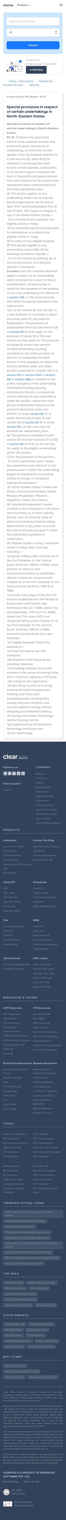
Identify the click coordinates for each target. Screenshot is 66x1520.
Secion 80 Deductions (45, 855)
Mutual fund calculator (15, 1143)
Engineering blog (44, 796)
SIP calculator (10, 1152)
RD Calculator (10, 1170)
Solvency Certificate (44, 1095)
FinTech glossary (44, 805)
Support (7, 789)
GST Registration (12, 1014)
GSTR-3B (8, 1053)
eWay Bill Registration (44, 906)
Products (22, 5)
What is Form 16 (41, 1023)
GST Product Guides (47, 814)
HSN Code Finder (42, 964)
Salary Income (40, 1027)
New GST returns (12, 901)
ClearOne (38, 931)
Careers (40, 782)
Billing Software (41, 935)
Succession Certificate (45, 1091)
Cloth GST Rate (41, 982)
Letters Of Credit (42, 1113)
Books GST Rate (41, 986)
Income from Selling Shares (47, 1045)
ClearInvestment (12, 855)
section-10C (14, 426)
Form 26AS (38, 1018)
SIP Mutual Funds (12, 1086)
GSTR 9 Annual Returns (15, 1036)
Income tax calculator (15, 1134)
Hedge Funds (10, 1091)
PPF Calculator (41, 1134)
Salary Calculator (42, 1179)
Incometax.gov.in (42, 1041)
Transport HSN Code (44, 973)
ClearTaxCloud (11, 939)
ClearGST (38, 888)
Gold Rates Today (13, 1179)
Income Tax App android (46, 846)
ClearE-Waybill (41, 893)
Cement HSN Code (43, 969)
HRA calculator (11, 1166)
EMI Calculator (10, 1138)
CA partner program (14, 926)
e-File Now (36, 69)
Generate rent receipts (45, 1147)
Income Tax (39, 851)
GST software (10, 897)
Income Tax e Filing (13, 846)
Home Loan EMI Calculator (47, 1152)
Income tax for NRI (43, 860)
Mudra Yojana (40, 1077)
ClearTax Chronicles (46, 809)
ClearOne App (40, 948)
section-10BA (23, 379)
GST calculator (11, 1156)
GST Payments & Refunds (16, 1040)
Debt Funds (9, 1095)
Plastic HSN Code (42, 978)
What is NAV (9, 1109)
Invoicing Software (43, 939)
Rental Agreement (43, 1108)
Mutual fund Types (12, 1077)
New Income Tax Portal (45, 1036)
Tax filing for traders (13, 969)
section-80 (17, 331)
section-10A (14, 374)
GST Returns (9, 1018)
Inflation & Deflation (43, 1082)
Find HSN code (41, 1166)
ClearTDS (38, 901)
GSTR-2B (8, 1049)
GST (5, 888)
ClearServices (10, 860)
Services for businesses (45, 944)
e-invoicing (9, 906)
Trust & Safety (43, 818)
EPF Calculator (41, 1184)
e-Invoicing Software (44, 897)
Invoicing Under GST (14, 1044)
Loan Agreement (42, 1086)
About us (40, 773)
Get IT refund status (43, 1175)
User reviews (42, 791)
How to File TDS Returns (45, 1032)
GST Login (8, 893)
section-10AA (33, 374)
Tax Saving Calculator (44, 1170)
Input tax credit (11, 910)
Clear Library (42, 800)
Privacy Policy (11, 1481)
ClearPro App (10, 944)
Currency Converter (13, 1184)
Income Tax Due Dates (45, 1050)
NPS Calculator (41, 1156)
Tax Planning (9, 851)
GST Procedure (11, 1023)
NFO (5, 1100)
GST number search (43, 1138)
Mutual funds (10, 872)
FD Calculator (10, 1175)
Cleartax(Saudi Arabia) (48, 823)
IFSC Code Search (43, 1143)
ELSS (5, 1082)
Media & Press (43, 787)
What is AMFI (10, 1104)
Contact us (42, 778)
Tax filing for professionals (16, 964)
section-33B (17, 297)
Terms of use (31, 1481)
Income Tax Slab (42, 1014)
